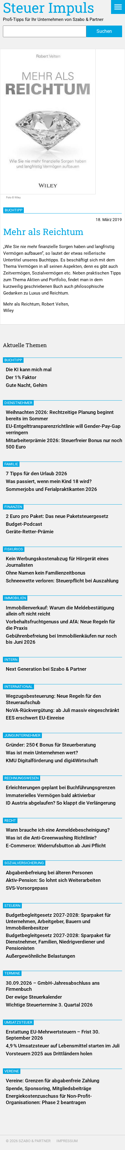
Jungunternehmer (22, 735)
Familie (11, 464)
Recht (10, 820)
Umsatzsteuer (18, 1022)
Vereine (11, 1071)
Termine (12, 973)
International (18, 686)
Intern (10, 659)
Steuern (12, 905)
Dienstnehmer (18, 403)
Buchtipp (13, 210)
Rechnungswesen (21, 778)
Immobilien (15, 598)
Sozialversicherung (24, 863)
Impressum (67, 1141)
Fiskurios (13, 549)
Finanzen (13, 507)
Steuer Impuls (48, 7)
